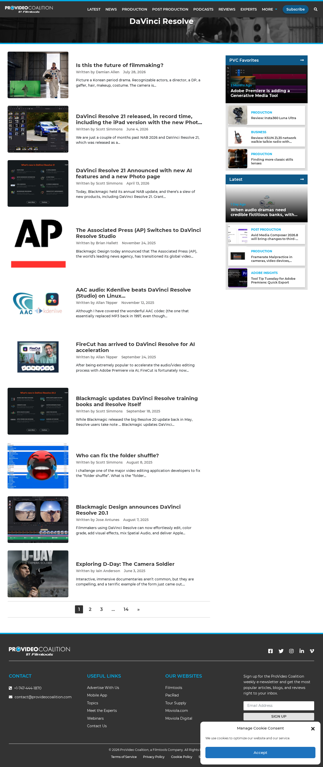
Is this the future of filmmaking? (120, 65)
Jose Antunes (107, 520)
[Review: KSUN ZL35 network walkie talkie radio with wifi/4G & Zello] (237, 136)
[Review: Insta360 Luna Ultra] (237, 115)
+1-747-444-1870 (27, 688)
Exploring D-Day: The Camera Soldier (125, 564)
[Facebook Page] (270, 651)
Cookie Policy (181, 757)
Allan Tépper (107, 303)
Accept (260, 752)
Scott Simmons (109, 129)
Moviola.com (176, 710)
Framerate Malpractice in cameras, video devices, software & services (271, 260)
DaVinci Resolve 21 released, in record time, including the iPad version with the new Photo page (138, 122)
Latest (93, 9)
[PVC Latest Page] (302, 179)
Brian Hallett (107, 243)
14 (126, 609)
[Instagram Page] (291, 651)
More (267, 9)
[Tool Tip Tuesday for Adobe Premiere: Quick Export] (237, 277)
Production (134, 9)
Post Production (170, 9)
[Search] (316, 9)
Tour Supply (175, 703)
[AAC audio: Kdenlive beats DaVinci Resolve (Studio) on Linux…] (38, 302)
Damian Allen (107, 72)
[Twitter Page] (281, 651)
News (111, 9)
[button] (312, 728)
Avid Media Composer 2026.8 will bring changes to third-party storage (274, 239)
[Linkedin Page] (302, 651)
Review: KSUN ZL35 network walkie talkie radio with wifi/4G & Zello (273, 141)
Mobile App (97, 695)
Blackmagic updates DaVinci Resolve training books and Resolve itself (137, 401)
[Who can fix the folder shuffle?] (38, 465)
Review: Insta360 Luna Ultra (273, 118)
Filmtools (173, 687)
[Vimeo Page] (312, 651)
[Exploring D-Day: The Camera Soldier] (38, 573)
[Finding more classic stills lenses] (237, 158)
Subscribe (295, 9)
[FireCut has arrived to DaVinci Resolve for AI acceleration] (38, 356)
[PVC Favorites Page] (302, 60)
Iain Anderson (108, 571)
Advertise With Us (103, 687)
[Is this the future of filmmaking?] (38, 74)
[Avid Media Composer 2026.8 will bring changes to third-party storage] (237, 234)
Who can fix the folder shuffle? (117, 455)
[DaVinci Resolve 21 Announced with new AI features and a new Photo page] (38, 183)
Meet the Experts (102, 710)
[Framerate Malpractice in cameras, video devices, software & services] (237, 255)
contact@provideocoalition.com (43, 697)
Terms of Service (124, 757)
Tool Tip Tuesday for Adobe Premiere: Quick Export (273, 280)
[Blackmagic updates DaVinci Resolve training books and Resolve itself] (38, 411)
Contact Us (97, 726)
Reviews (227, 9)
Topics (92, 703)
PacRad (172, 695)
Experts (248, 9)
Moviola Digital (178, 718)
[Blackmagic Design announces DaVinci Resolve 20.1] (38, 519)
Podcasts (203, 9)
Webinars (95, 718)
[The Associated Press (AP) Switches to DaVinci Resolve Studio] (38, 243)
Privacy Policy (154, 757)
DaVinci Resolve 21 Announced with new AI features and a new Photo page (134, 173)
